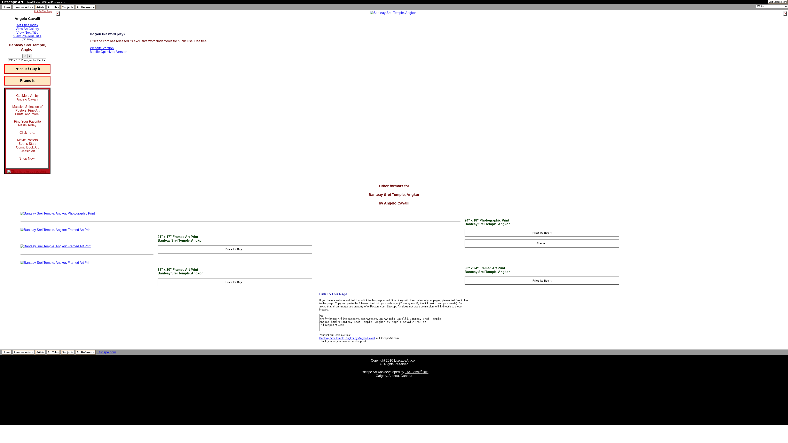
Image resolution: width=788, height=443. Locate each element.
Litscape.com (106, 352)
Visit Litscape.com (778, 2)
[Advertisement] (394, 423)
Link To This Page (43, 11)
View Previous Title (27, 36)
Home (6, 7)
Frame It (27, 81)
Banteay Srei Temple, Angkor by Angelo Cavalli (347, 338)
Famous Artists (23, 7)
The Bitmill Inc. (416, 372)
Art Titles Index (27, 25)
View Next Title (27, 32)
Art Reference (86, 7)
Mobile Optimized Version (108, 52)
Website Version (102, 48)
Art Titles (53, 7)
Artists (40, 7)
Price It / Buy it (27, 69)
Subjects (67, 7)
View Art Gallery (27, 29)
